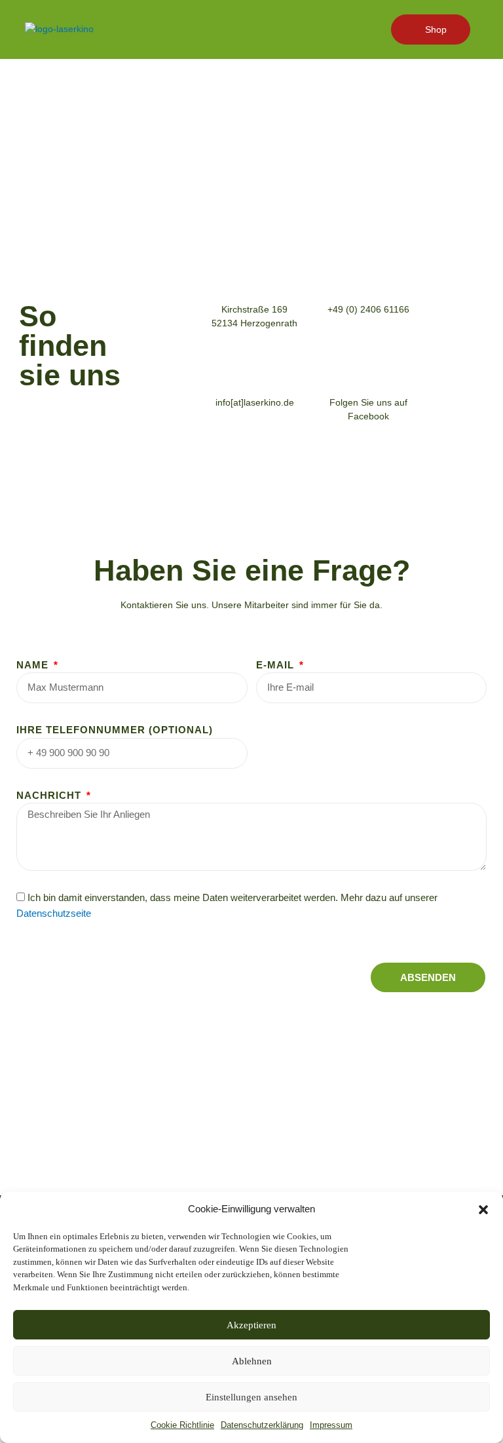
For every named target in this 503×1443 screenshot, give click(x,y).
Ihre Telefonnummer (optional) (114, 729)
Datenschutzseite (53, 913)
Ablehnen (252, 1361)
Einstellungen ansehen (251, 1397)
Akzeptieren (251, 1325)
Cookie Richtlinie (182, 1425)
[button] (483, 1209)
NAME (34, 664)
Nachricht (50, 795)
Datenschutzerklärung (262, 1425)
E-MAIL (276, 664)
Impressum (331, 1425)
